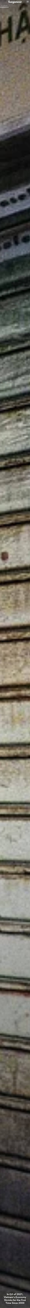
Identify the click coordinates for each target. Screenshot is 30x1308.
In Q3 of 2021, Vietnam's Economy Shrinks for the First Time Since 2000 (15, 1299)
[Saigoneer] (15, 2)
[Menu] (28, 1)
